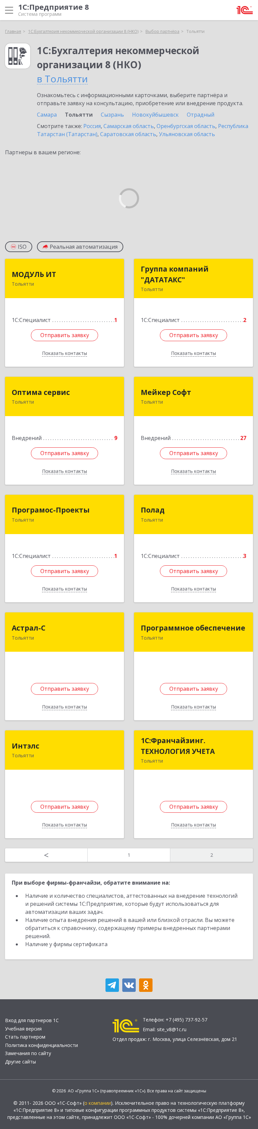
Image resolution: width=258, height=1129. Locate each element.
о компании (97, 1103)
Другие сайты (20, 1061)
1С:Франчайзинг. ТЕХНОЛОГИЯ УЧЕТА (178, 746)
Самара (47, 114)
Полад (153, 510)
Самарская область (128, 126)
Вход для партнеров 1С (32, 1020)
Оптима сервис (41, 392)
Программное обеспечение (193, 628)
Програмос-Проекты (51, 510)
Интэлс (25, 746)
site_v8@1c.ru (171, 1029)
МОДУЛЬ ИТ (34, 274)
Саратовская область (128, 134)
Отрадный (200, 114)
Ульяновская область (187, 134)
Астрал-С (28, 628)
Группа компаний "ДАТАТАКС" (175, 274)
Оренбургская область (186, 126)
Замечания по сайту (28, 1053)
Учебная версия (23, 1028)
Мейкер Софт (166, 392)
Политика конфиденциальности (41, 1045)
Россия (92, 126)
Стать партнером (25, 1037)
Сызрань (112, 114)
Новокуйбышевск (155, 114)
